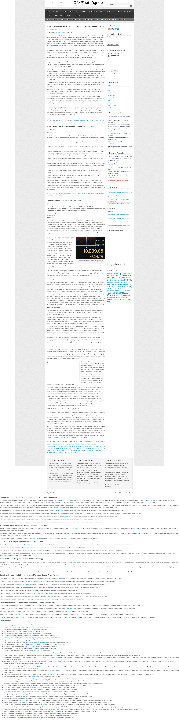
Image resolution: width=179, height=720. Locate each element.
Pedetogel (31, 640)
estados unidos (117, 282)
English (55, 19)
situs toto (65, 516)
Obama (111, 295)
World (49, 19)
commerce (86, 441)
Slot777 (88, 571)
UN (126, 297)
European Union (118, 284)
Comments (129, 11)
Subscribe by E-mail (115, 34)
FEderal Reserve (112, 286)
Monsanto (119, 293)
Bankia (81, 193)
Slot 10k (65, 578)
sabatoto (44, 611)
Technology (74, 11)
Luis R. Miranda (52, 213)
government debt (55, 446)
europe (110, 284)
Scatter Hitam (36, 550)
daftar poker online (38, 650)
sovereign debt (110, 297)
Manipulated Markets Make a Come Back (64, 201)
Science (64, 11)
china (117, 275)
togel (52, 587)
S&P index (96, 448)
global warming (124, 286)
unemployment (98, 450)
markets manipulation (57, 448)
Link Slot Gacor (28, 544)
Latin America (105, 19)
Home (48, 11)
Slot (44, 648)
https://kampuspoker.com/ (31, 646)
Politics (80, 19)
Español (68, 15)
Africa (114, 19)
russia (128, 295)
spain (116, 297)
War (101, 11)
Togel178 (3, 617)
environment (110, 282)
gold (48, 446)
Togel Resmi (17, 715)
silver (48, 450)
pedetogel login (82, 513)
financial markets (98, 444)
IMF (125, 290)
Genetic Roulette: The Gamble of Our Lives (118, 203)
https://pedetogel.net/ (46, 637)
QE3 (80, 448)
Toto (77, 605)
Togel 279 (13, 627)
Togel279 (25, 695)
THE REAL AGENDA (60, 32)
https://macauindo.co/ (12, 635)
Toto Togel (40, 519)
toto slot (51, 522)
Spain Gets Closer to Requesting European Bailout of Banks (71, 126)
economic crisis (116, 280)
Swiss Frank (90, 450)
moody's (71, 448)
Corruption (93, 11)
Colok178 (22, 652)
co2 (115, 278)
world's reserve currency (59, 452)
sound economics (56, 450)
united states (125, 299)
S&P (92, 448)
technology (122, 297)
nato (126, 293)
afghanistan (109, 273)
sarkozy (102, 448)
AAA (72, 441)
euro (125, 282)
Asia (98, 19)
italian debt (89, 446)
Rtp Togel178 (10, 626)
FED (92, 444)
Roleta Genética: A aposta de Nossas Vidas (119, 190)
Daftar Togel (149, 500)
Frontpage (110, 211)
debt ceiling (85, 443)
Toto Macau (75, 528)
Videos (107, 11)
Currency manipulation (63, 443)
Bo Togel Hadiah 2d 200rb (70, 505)
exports (87, 444)
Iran (128, 291)
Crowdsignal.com (114, 76)
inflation (69, 446)
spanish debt (100, 120)
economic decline (52, 444)
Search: (112, 4)
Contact (49, 15)
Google (122, 288)
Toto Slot (114, 567)
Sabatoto (54, 670)
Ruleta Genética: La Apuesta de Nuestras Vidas (120, 192)
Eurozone (125, 284)
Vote (114, 70)
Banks (121, 273)
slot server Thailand (24, 584)
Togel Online (41, 593)
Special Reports (90, 19)
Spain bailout (50, 195)
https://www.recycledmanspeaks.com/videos (37, 642)
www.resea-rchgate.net (23, 624)
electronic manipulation (77, 444)
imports (63, 446)
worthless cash (72, 452)
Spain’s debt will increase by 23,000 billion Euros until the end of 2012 (75, 26)
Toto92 (41, 665)
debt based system (76, 443)
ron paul (123, 295)
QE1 (75, 448)
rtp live (76, 562)
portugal (117, 295)
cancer (112, 276)
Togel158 (31, 629)
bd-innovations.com (58, 510)
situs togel (54, 644)
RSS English (59, 15)
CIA (122, 275)
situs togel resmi (57, 661)
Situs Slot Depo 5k (9, 553)
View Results (115, 73)
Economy (56, 11)
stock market (82, 450)
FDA (130, 284)
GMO (109, 288)
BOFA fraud (79, 441)
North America (71, 19)
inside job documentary (79, 446)
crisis (128, 278)
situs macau (53, 657)
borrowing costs (89, 193)
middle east (110, 293)
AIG (74, 441)
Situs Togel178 (18, 614)
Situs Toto (66, 533)
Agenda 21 (115, 273)
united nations (113, 300)
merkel (66, 448)
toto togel (41, 547)
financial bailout (92, 120)
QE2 (78, 448)
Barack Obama (127, 273)
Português (77, 15)
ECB (78, 120)
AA (69, 441)
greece (120, 291)
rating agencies (86, 448)
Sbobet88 (99, 706)
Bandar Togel (70, 717)
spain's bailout (66, 450)
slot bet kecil (56, 581)
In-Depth (83, 11)
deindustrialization (95, 443)
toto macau (37, 538)
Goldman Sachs (115, 288)
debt (75, 120)
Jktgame (61, 708)
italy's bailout (98, 446)
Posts (121, 11)
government (112, 291)
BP (108, 275)
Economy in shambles (64, 444)
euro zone (83, 120)
